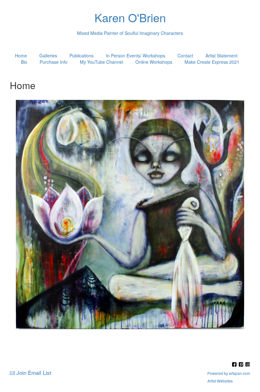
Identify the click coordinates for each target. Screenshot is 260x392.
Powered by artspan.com (228, 373)
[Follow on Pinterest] (241, 365)
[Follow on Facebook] (235, 365)
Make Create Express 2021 (212, 62)
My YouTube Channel (101, 62)
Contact (185, 55)
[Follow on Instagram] (247, 365)
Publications (81, 55)
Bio (24, 62)
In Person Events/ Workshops (135, 55)
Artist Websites (220, 380)
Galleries (48, 55)
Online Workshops (153, 62)
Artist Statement (221, 55)
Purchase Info (54, 62)
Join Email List (33, 372)
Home (21, 55)
